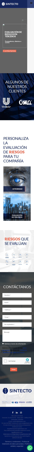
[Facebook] (12, 413)
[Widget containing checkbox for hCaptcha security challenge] (16, 361)
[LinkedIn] (17, 413)
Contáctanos (9, 51)
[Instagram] (21, 413)
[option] (8, 102)
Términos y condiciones (13, 442)
